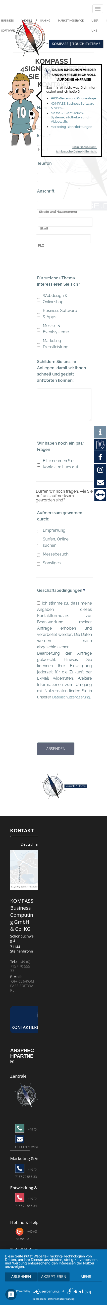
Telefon (44, 165)
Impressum (39, 1298)
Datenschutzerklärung (61, 1298)
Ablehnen (21, 1276)
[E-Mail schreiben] (26, 1103)
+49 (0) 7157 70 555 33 (20, 975)
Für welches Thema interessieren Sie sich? (58, 283)
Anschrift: (46, 193)
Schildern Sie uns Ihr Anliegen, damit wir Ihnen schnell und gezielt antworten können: (61, 373)
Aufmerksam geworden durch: (59, 518)
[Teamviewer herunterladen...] (100, 494)
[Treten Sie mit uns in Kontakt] (100, 444)
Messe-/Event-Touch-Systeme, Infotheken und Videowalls (70, 117)
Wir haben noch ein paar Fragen (60, 448)
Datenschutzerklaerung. (59, 705)
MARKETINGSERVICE (75, 22)
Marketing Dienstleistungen (71, 127)
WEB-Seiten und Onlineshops (73, 98)
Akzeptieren (53, 1276)
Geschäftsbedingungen (61, 593)
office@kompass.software (22, 994)
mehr (86, 1276)
